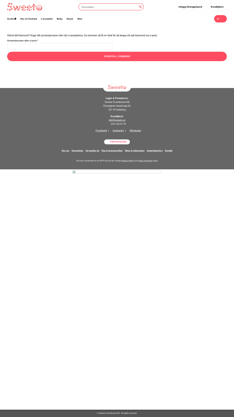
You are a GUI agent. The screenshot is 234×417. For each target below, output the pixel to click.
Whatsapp (135, 130)
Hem (79, 19)
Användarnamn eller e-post (29, 40)
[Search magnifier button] (140, 7)
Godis (10, 19)
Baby (60, 19)
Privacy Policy (128, 161)
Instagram (118, 130)
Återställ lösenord (117, 56)
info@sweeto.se (117, 120)
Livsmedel (47, 19)
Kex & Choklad (28, 19)
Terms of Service (145, 161)
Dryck (70, 19)
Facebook (101, 130)
